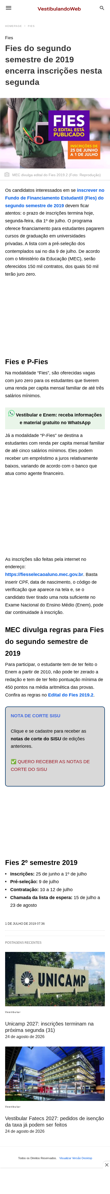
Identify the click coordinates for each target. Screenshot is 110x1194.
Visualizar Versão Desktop (75, 1158)
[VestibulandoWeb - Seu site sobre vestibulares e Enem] (60, 7)
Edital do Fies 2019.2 (70, 695)
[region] (43, 318)
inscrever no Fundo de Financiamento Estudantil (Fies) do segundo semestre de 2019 (54, 198)
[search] (102, 8)
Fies (31, 26)
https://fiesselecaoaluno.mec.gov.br (44, 574)
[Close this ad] (106, 1164)
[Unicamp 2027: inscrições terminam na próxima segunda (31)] (55, 979)
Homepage (13, 26)
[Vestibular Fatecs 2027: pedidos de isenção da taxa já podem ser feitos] (55, 1074)
